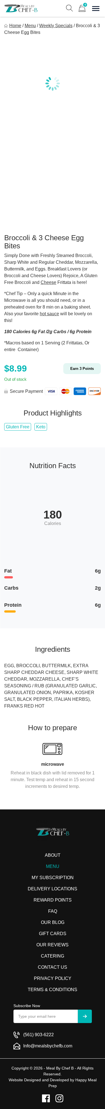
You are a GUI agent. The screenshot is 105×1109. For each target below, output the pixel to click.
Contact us (52, 967)
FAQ (52, 911)
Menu (30, 25)
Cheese (48, 282)
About (52, 855)
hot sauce (49, 313)
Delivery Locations (52, 888)
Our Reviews (52, 944)
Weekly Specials (56, 25)
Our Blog (52, 922)
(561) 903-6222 (38, 1034)
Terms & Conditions (52, 989)
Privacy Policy (52, 978)
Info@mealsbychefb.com (47, 1045)
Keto (40, 426)
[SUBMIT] (85, 1016)
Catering (52, 956)
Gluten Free (17, 426)
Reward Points (53, 900)
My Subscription (53, 877)
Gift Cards (52, 933)
